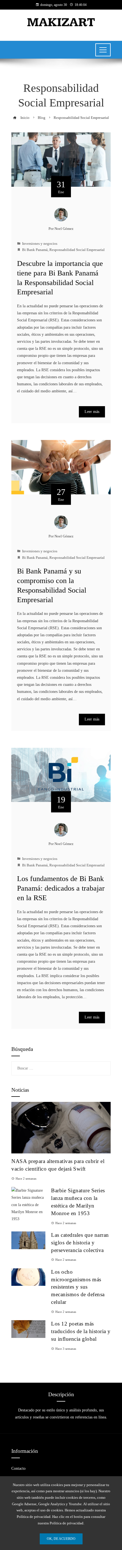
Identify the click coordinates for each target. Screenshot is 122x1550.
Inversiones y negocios (39, 244)
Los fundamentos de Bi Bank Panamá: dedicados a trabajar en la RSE (61, 888)
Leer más (92, 412)
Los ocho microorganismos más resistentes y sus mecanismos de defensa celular (78, 1287)
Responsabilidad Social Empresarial (77, 250)
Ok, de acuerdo (61, 1539)
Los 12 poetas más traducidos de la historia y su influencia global (81, 1331)
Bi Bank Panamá (35, 250)
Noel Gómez (63, 229)
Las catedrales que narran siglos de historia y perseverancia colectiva (80, 1242)
